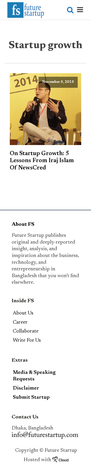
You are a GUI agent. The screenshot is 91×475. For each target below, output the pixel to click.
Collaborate (25, 331)
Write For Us (27, 340)
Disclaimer (26, 388)
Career (20, 322)
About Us (23, 313)
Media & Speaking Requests (34, 376)
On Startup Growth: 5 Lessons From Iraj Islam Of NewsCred (42, 161)
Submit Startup (31, 397)
